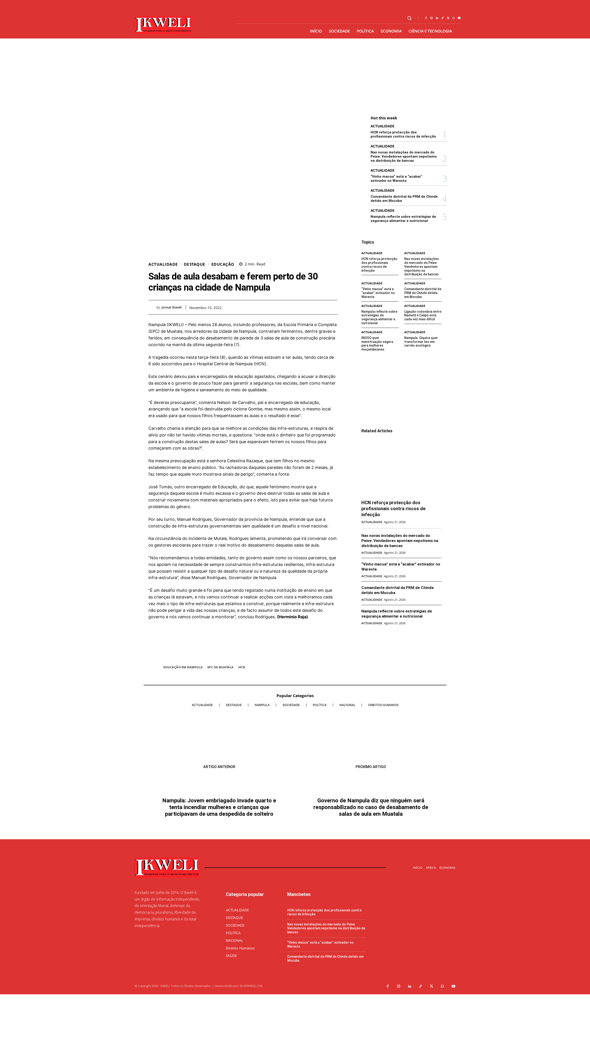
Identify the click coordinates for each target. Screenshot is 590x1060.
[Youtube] (459, 18)
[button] (409, 18)
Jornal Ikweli (172, 307)
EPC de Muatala (220, 667)
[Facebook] (426, 18)
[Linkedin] (437, 18)
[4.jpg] (242, 657)
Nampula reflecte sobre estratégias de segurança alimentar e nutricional (403, 219)
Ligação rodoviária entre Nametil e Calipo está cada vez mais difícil (422, 315)
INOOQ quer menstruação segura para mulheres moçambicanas (377, 343)
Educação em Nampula (183, 667)
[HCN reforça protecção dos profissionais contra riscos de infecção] (401, 467)
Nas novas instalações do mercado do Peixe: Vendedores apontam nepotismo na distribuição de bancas (404, 156)
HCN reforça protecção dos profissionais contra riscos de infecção (403, 134)
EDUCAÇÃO (222, 264)
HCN (241, 667)
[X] (448, 18)
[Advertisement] (295, 73)
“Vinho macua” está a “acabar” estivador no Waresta (396, 178)
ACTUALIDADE (163, 264)
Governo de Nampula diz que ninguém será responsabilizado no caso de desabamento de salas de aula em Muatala (370, 794)
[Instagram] (431, 18)
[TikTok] (442, 18)
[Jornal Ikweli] (152, 307)
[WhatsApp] (453, 18)
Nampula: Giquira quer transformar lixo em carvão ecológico (421, 341)
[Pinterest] (322, 307)
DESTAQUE (194, 264)
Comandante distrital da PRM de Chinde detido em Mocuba (422, 293)
